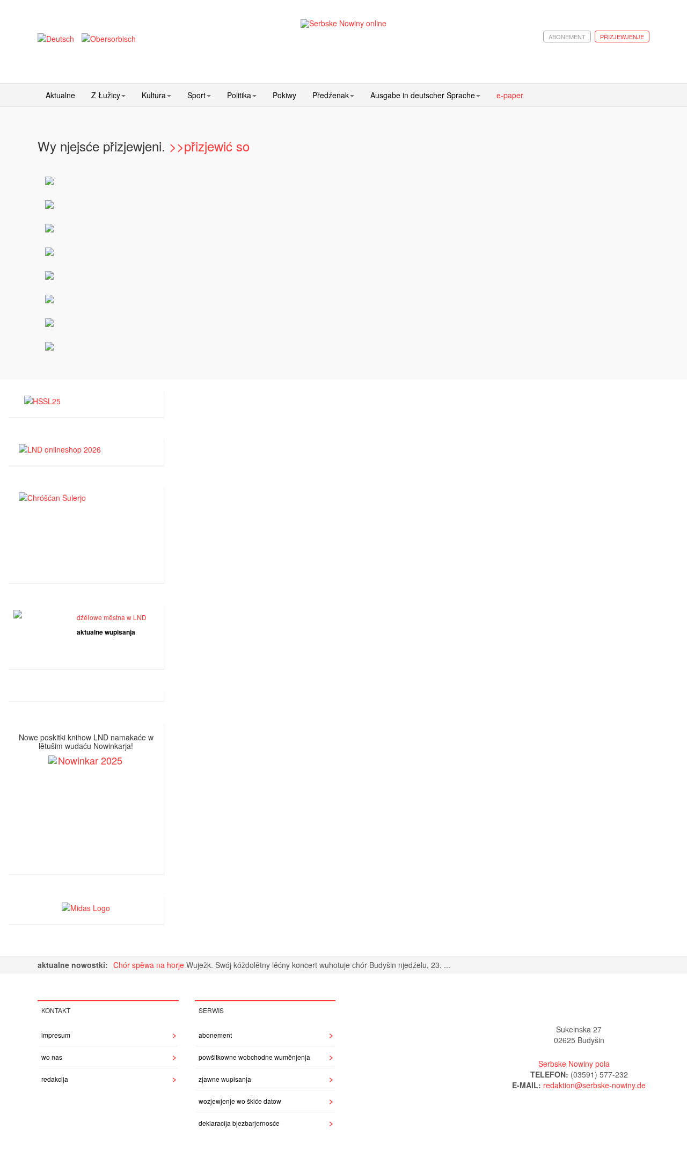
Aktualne (60, 95)
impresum (55, 1034)
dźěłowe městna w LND (112, 617)
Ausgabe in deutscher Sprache (422, 95)
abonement (567, 36)
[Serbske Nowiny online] (343, 23)
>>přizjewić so (209, 145)
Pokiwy (284, 95)
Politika (239, 95)
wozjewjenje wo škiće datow (240, 1100)
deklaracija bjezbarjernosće (239, 1122)
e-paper (509, 95)
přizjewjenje (622, 36)
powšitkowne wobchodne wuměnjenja (254, 1056)
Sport (196, 95)
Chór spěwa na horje (149, 964)
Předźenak (330, 95)
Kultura (154, 95)
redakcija (54, 1078)
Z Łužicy (105, 95)
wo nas (51, 1056)
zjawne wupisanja (225, 1078)
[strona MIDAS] (86, 906)
